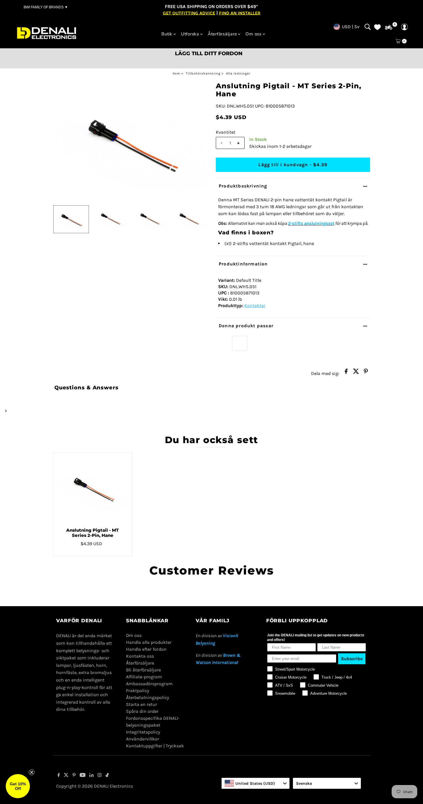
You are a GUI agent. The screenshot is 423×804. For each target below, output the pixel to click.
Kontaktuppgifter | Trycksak (155, 746)
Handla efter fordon (146, 649)
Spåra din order (142, 711)
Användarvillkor (142, 739)
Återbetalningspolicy (147, 697)
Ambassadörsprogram (149, 683)
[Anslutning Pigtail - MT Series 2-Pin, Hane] (93, 488)
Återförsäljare (222, 34)
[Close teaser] (32, 772)
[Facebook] (59, 775)
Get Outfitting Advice (189, 13)
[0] (388, 27)
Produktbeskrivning (243, 186)
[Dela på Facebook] (346, 373)
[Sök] (368, 27)
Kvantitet (225, 132)
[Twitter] (66, 775)
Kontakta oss (140, 656)
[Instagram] (100, 775)
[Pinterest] (74, 775)
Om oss (253, 34)
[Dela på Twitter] (356, 373)
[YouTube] (82, 775)
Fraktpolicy (137, 690)
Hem (176, 73)
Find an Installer (239, 13)
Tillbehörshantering (203, 73)
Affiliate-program (144, 676)
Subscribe (352, 658)
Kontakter (254, 305)
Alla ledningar (238, 73)
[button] (18, 786)
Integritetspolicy (143, 732)
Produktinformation (243, 264)
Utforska (190, 34)
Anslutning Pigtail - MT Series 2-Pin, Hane (92, 532)
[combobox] (255, 783)
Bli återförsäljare (143, 670)
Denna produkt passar (246, 325)
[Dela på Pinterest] (365, 373)
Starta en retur (141, 704)
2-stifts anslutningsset (311, 223)
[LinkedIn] (91, 775)
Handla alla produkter (149, 642)
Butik (166, 34)
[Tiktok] (107, 775)
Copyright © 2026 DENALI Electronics (94, 786)
